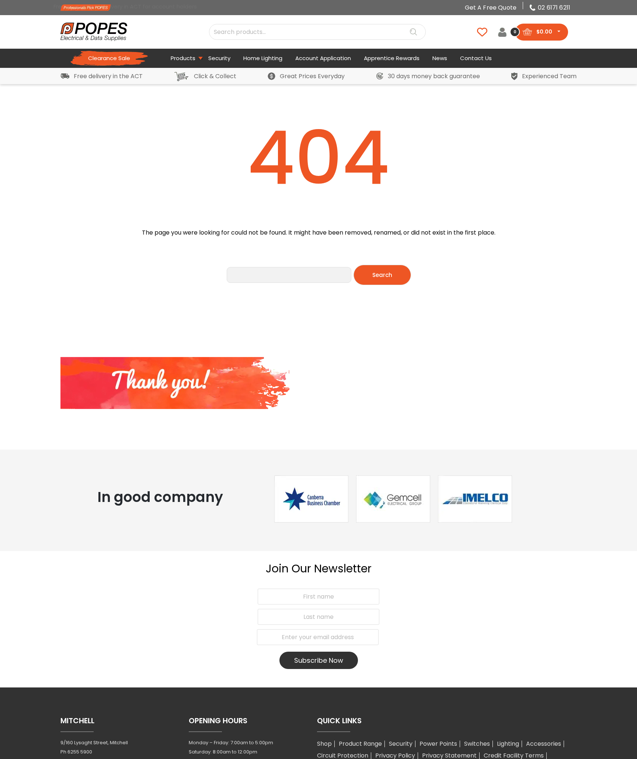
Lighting (508, 743)
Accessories (543, 743)
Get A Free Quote (491, 7)
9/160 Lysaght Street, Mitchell (94, 742)
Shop (324, 743)
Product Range (360, 743)
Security (401, 743)
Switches (477, 743)
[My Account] (502, 32)
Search (413, 32)
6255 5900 (79, 751)
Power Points (438, 743)
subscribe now (318, 660)
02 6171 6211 (554, 7)
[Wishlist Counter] (477, 32)
